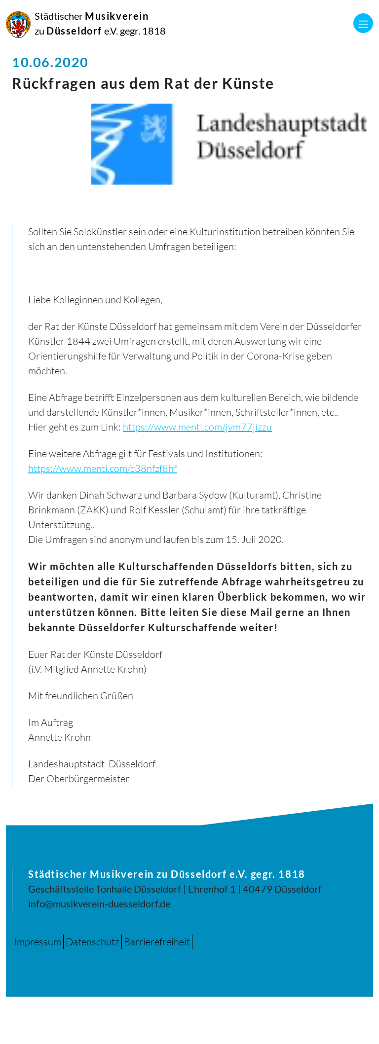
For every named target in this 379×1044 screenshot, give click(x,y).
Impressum (37, 942)
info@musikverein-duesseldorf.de (99, 903)
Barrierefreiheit (157, 942)
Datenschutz (92, 942)
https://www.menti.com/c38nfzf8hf (102, 468)
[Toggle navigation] (363, 23)
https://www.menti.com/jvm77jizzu (197, 427)
